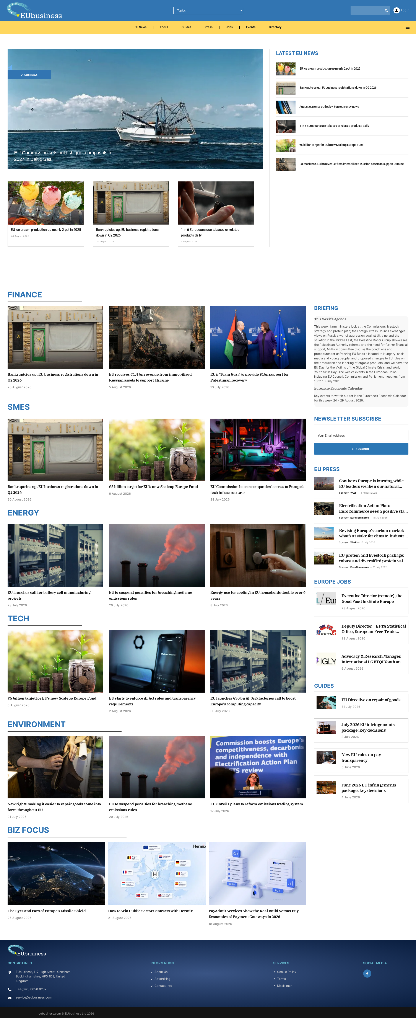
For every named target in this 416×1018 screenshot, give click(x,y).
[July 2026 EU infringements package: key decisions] (326, 729)
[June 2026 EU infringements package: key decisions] (326, 790)
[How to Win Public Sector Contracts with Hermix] (157, 873)
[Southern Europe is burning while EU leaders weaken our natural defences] (324, 483)
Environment (37, 724)
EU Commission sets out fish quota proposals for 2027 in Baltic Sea (64, 156)
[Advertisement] (208, 267)
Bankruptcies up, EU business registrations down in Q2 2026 (127, 232)
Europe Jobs (332, 582)
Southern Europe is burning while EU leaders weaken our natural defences (371, 483)
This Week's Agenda (330, 319)
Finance (25, 294)
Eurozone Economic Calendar (338, 388)
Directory (275, 27)
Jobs (229, 27)
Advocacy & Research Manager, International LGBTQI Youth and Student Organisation (372, 659)
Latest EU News (297, 53)
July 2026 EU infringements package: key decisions (368, 727)
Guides (186, 27)
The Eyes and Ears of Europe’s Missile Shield (47, 911)
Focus (164, 27)
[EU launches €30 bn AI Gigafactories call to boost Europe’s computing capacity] (258, 661)
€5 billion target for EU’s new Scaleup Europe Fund (331, 145)
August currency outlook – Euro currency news (329, 106)
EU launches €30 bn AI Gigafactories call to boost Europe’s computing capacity (252, 701)
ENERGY (23, 512)
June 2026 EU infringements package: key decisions (368, 787)
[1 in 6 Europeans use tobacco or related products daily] (216, 203)
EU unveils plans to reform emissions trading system (256, 804)
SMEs (19, 407)
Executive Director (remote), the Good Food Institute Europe (372, 598)
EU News (140, 27)
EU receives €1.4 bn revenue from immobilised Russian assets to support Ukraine (351, 164)
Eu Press (327, 469)
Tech (18, 618)
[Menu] (408, 27)
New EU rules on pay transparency (361, 757)
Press (209, 27)
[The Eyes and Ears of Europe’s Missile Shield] (56, 873)
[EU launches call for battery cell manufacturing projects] (55, 555)
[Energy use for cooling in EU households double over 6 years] (258, 555)
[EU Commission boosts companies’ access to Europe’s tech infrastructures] (258, 450)
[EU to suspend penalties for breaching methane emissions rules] (157, 555)
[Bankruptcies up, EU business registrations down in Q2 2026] (131, 203)
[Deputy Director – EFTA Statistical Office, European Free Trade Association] (326, 631)
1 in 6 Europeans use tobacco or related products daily (210, 232)
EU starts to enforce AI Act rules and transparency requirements (152, 701)
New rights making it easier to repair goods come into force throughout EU (54, 807)
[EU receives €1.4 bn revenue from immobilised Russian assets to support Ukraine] (286, 167)
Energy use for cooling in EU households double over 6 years (257, 595)
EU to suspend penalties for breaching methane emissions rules (150, 595)
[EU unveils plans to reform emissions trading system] (258, 767)
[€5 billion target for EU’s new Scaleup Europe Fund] (286, 148)
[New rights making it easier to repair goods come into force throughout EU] (55, 767)
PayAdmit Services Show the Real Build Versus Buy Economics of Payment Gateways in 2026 (254, 914)
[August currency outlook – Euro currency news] (286, 109)
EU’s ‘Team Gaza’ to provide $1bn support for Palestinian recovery (249, 377)
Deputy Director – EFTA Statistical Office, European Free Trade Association (373, 629)
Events (250, 27)
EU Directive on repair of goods (371, 699)
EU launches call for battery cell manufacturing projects (49, 595)
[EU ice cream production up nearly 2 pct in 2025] (46, 203)
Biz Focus (28, 830)
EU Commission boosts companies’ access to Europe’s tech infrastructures (257, 489)
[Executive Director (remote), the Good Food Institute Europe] (326, 600)
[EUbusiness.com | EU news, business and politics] (34, 10)
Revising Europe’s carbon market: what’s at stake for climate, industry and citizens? (373, 533)
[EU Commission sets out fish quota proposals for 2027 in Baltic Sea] (135, 121)
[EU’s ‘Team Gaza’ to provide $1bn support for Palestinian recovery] (258, 337)
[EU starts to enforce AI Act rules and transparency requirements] (157, 661)
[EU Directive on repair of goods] (326, 704)
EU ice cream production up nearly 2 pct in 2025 (46, 230)
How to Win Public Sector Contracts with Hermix (150, 911)
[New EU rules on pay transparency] (326, 759)
